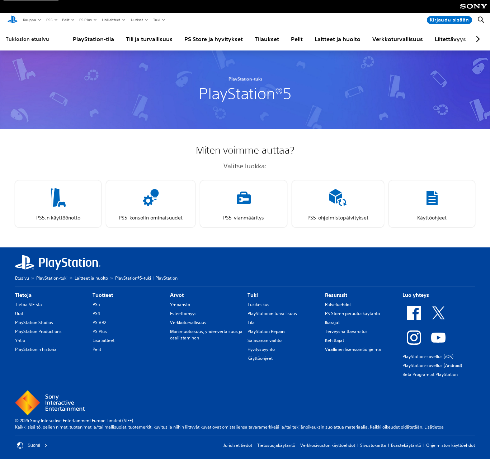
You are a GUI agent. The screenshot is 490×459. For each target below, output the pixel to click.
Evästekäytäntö (406, 445)
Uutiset (137, 19)
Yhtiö (20, 340)
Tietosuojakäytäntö (276, 445)
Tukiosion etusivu (27, 39)
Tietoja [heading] (23, 295)
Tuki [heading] (253, 295)
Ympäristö (180, 304)
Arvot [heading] (177, 295)
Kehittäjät (334, 340)
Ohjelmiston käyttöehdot (450, 445)
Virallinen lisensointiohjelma (353, 349)
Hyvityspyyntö (261, 349)
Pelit (65, 19)
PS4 (96, 313)
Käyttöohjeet (260, 358)
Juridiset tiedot (237, 445)
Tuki (156, 19)
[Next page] (476, 39)
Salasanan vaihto (265, 340)
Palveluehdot (338, 304)
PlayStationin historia (36, 349)
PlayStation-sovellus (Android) (432, 365)
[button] (58, 203)
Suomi (34, 445)
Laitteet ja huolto (338, 39)
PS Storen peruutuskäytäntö (352, 313)
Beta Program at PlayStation (430, 374)
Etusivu (22, 278)
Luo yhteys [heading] (415, 295)
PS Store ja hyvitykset (213, 39)
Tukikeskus (258, 304)
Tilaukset (267, 39)
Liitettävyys (450, 39)
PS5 (49, 19)
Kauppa (29, 19)
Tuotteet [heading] (103, 295)
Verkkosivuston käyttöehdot (327, 445)
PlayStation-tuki (51, 278)
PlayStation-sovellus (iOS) (427, 356)
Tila (251, 322)
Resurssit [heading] (336, 295)
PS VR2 (99, 322)
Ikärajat (332, 322)
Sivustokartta (373, 445)
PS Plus (85, 19)
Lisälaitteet (111, 19)
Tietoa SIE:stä (28, 304)
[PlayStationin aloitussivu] (12, 20)
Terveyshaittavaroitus (346, 331)
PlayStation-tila (93, 39)
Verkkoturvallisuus (397, 39)
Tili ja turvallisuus (149, 39)
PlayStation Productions (38, 331)
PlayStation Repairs (267, 331)
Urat (19, 313)
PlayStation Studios (34, 322)
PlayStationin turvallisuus (272, 313)
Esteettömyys (183, 313)
